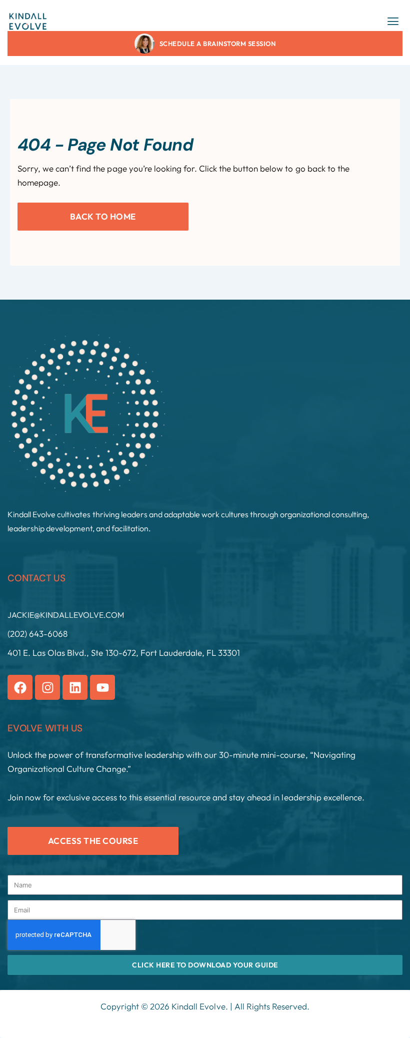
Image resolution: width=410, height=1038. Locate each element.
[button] (393, 21)
